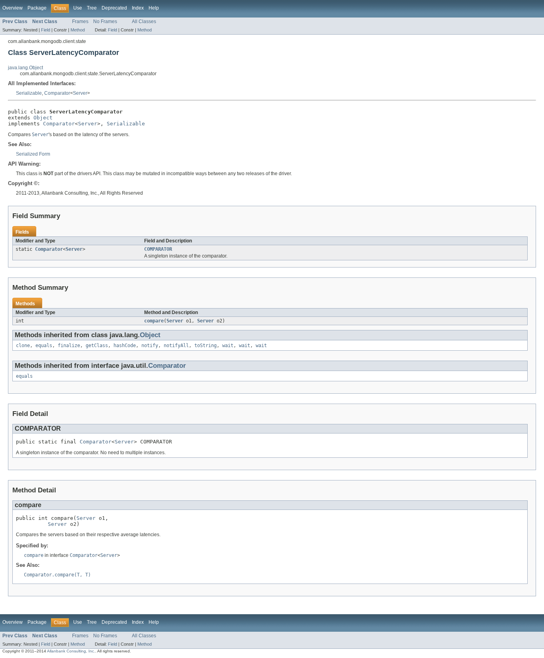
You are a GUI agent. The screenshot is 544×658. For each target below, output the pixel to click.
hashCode (124, 345)
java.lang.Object (25, 67)
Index (138, 8)
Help (154, 8)
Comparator (57, 93)
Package (37, 8)
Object (43, 118)
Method (77, 29)
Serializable (29, 93)
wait (227, 345)
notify (149, 345)
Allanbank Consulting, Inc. (71, 651)
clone (23, 345)
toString (205, 345)
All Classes (144, 21)
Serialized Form (33, 154)
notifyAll (176, 345)
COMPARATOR (158, 249)
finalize (69, 345)
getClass (97, 345)
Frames (80, 21)
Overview (12, 8)
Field (45, 29)
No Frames (105, 21)
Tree (92, 8)
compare (154, 321)
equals (43, 345)
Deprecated (114, 8)
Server (80, 93)
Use (77, 8)
